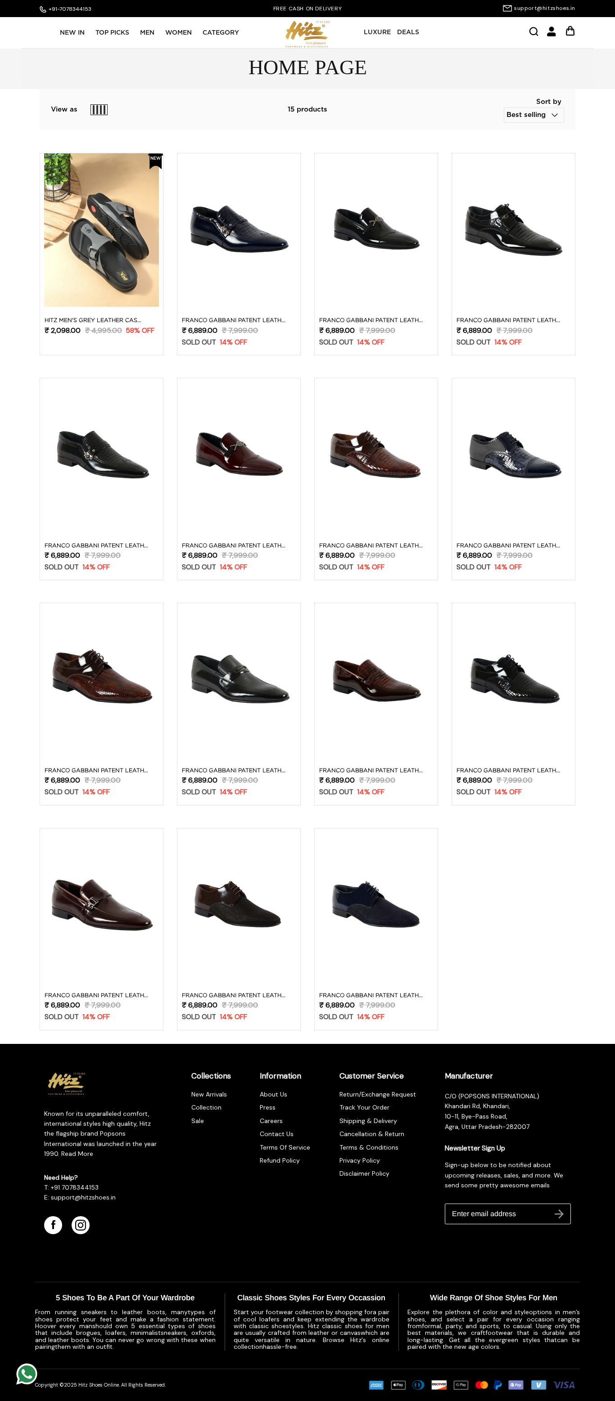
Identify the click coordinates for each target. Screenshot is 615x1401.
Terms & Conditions (368, 1147)
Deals (408, 32)
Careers (271, 1121)
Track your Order (364, 1107)
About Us (273, 1094)
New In (72, 33)
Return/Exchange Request (377, 1094)
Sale (197, 1121)
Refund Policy (280, 1160)
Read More (76, 1154)
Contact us (277, 1134)
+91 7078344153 (75, 1187)
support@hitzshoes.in (544, 8)
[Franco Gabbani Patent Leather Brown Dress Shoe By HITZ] (376, 455)
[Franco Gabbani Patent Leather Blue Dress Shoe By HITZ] (238, 230)
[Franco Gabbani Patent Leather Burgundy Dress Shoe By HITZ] (238, 455)
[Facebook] (53, 1225)
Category (221, 33)
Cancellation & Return (371, 1134)
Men (147, 33)
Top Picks (112, 33)
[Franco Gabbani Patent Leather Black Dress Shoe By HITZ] (376, 230)
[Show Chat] (29, 1374)
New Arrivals (209, 1094)
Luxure (377, 32)
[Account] (551, 34)
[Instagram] (81, 1225)
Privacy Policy (359, 1160)
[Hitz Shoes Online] (307, 34)
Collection (206, 1107)
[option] (308, 8)
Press (268, 1107)
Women (178, 33)
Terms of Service (285, 1147)
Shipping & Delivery (368, 1121)
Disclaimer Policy (364, 1173)
